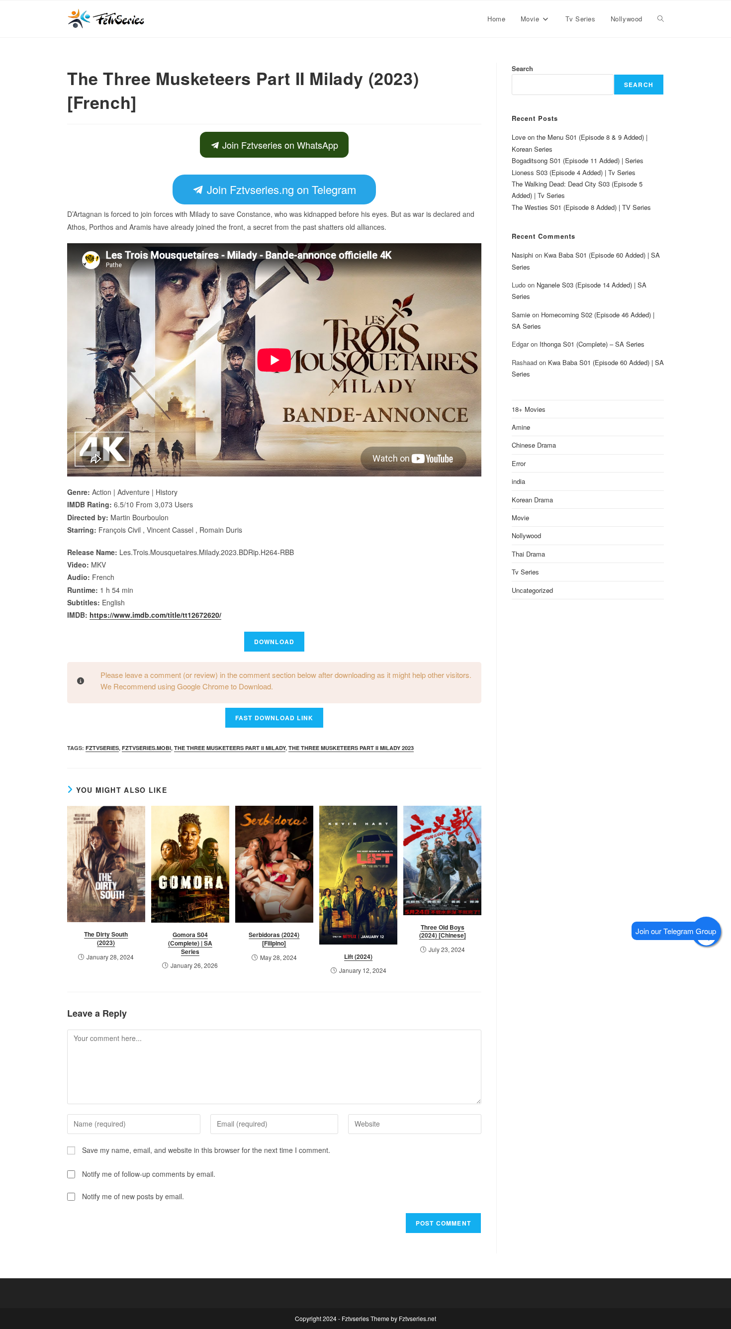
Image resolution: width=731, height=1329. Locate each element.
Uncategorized (532, 590)
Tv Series (525, 571)
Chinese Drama (534, 445)
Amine (521, 427)
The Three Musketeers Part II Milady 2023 (351, 748)
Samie (521, 314)
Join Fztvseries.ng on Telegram (280, 189)
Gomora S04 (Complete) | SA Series (190, 943)
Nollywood (526, 535)
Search (522, 68)
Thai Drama (528, 554)
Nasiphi (522, 255)
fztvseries (102, 748)
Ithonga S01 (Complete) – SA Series (592, 344)
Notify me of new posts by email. (133, 1196)
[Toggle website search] (660, 18)
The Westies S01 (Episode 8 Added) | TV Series (581, 207)
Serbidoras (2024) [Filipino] (274, 939)
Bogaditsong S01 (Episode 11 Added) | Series (577, 160)
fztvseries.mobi (146, 748)
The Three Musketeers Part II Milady (229, 748)
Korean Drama (532, 499)
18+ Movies (529, 409)
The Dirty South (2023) (106, 938)
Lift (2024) (358, 956)
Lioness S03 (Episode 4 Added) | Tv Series (574, 172)
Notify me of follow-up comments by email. (148, 1174)
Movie (520, 517)
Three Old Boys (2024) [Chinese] (442, 931)
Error (519, 463)
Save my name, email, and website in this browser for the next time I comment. (206, 1150)
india (518, 481)
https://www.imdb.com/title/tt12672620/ (155, 615)
